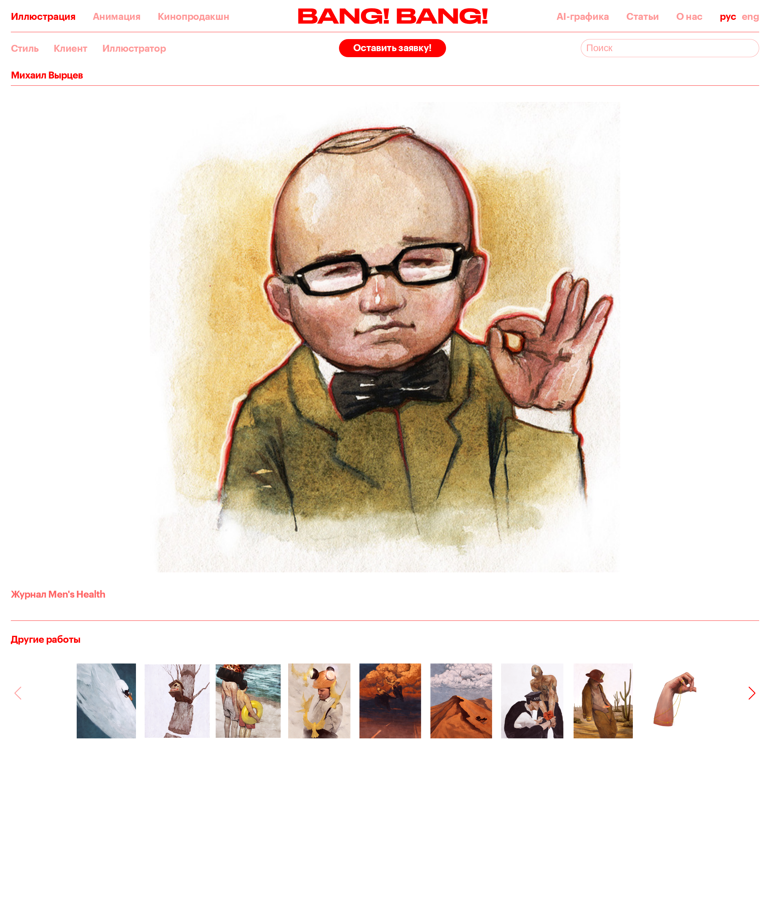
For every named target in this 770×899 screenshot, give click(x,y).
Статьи (642, 16)
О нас (689, 16)
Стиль (25, 48)
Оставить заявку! (392, 47)
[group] (106, 700)
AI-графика (582, 16)
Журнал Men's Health (58, 593)
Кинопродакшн (193, 16)
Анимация (116, 16)
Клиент (70, 48)
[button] (752, 693)
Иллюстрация (43, 16)
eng (750, 16)
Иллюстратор (134, 48)
